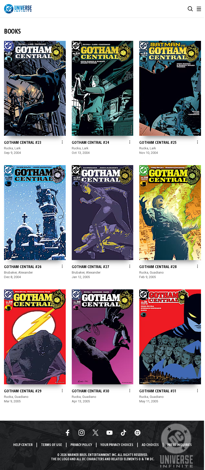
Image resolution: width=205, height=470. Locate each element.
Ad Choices (150, 445)
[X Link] (95, 433)
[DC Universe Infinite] (18, 9)
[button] (190, 9)
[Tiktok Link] (123, 433)
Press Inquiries (179, 445)
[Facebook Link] (67, 433)
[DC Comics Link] (137, 433)
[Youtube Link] (109, 433)
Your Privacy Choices (116, 445)
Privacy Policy (81, 445)
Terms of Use (51, 445)
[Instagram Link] (81, 433)
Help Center (22, 445)
